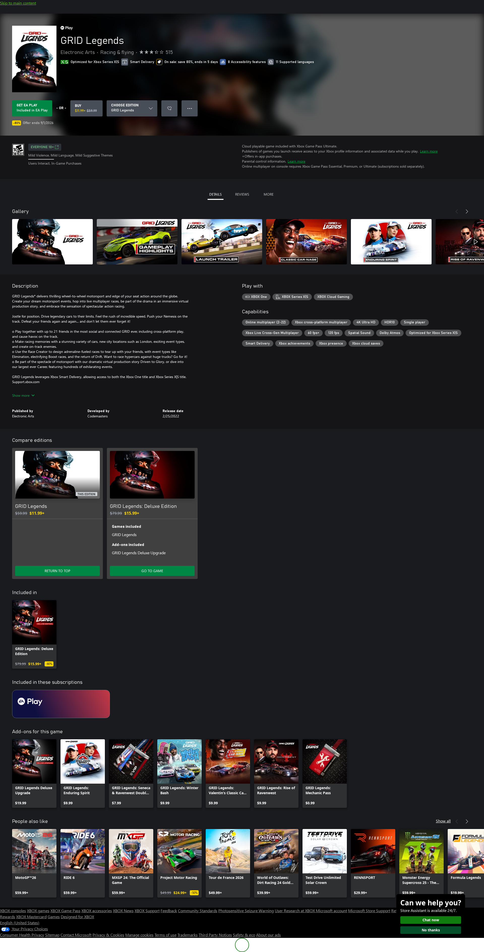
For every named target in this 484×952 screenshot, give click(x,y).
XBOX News (123, 910)
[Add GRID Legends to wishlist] (169, 108)
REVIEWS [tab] (242, 194)
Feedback (169, 910)
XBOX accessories (96, 910)
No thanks (431, 930)
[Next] (467, 211)
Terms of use (165, 934)
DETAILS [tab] (215, 194)
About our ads (268, 934)
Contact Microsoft (76, 934)
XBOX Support (147, 910)
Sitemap (52, 934)
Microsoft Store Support (369, 910)
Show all (443, 820)
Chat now (430, 919)
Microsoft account (331, 910)
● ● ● (189, 108)
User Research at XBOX (295, 910)
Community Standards (197, 910)
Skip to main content (18, 3)
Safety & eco (244, 934)
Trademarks (187, 934)
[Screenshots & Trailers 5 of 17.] (391, 241)
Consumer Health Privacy (22, 934)
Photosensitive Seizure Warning (246, 910)
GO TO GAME (152, 570)
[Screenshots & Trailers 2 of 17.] (137, 241)
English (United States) (19, 922)
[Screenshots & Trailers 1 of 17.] (52, 241)
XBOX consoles (13, 910)
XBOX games (38, 910)
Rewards (7, 916)
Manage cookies (139, 934)
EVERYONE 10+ (42, 147)
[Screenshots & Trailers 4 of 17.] (306, 241)
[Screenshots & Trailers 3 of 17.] (222, 241)
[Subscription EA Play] (61, 704)
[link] (34, 634)
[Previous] (457, 211)
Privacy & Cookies (108, 934)
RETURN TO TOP (57, 570)
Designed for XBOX (77, 916)
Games (54, 916)
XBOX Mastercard (31, 916)
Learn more (429, 151)
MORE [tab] (269, 194)
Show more (20, 395)
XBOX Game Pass (65, 910)
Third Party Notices (215, 934)
